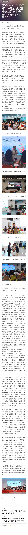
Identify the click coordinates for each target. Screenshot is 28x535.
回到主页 (6, 1)
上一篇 (3, 508)
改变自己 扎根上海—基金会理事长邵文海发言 (14, 512)
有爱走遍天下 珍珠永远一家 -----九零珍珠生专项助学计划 (14, 519)
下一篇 (3, 516)
